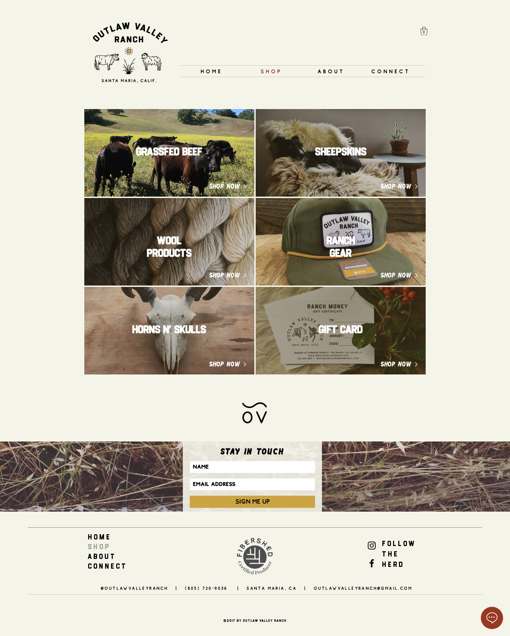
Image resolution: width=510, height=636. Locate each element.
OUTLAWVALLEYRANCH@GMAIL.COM (363, 588)
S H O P (98, 547)
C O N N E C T (107, 566)
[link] (423, 31)
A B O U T (101, 556)
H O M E (99, 537)
